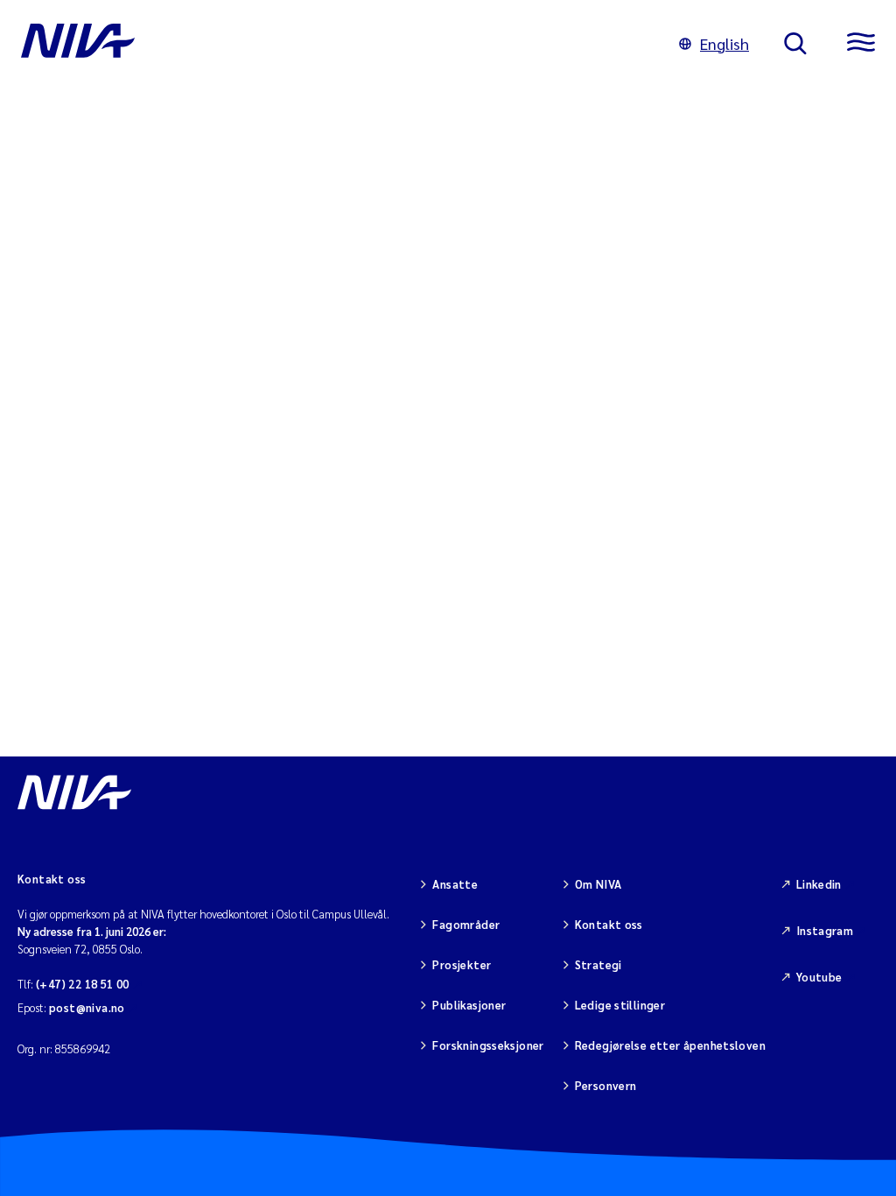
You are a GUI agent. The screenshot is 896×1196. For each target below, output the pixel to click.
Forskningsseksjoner (487, 1045)
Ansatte (455, 883)
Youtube (819, 976)
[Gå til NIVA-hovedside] (332, 44)
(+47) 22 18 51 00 (83, 983)
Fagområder (466, 924)
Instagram (825, 930)
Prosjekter (461, 964)
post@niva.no (87, 1007)
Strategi (598, 964)
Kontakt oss (609, 924)
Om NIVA (598, 883)
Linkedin (819, 883)
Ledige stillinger (620, 1004)
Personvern (606, 1085)
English (724, 43)
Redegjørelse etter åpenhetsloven (670, 1045)
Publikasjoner (469, 1004)
